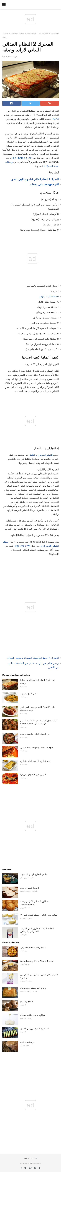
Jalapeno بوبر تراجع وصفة (33, 988)
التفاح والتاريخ (26, 1001)
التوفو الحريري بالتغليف (40, 454)
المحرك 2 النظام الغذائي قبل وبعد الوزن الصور (35, 179)
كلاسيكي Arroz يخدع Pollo (33, 947)
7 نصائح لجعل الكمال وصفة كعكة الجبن (38, 915)
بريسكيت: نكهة (27, 1042)
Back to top (30, 1158)
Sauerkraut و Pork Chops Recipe (37, 961)
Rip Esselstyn (22, 545)
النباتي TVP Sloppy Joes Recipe (36, 747)
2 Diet (55, 118)
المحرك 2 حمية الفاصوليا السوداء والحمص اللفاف (33, 657)
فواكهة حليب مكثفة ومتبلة (32, 1015)
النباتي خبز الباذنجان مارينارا (33, 774)
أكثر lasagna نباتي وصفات (44, 184)
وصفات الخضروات (17, 33)
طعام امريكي (43, 33)
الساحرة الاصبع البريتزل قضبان (34, 1028)
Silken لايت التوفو (49, 296)
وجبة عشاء (55, 33)
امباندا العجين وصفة (29, 888)
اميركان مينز (31, 33)
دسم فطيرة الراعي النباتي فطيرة (35, 761)
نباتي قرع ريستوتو (28, 693)
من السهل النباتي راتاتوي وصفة (35, 734)
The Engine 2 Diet (21, 157)
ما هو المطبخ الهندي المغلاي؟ (33, 874)
